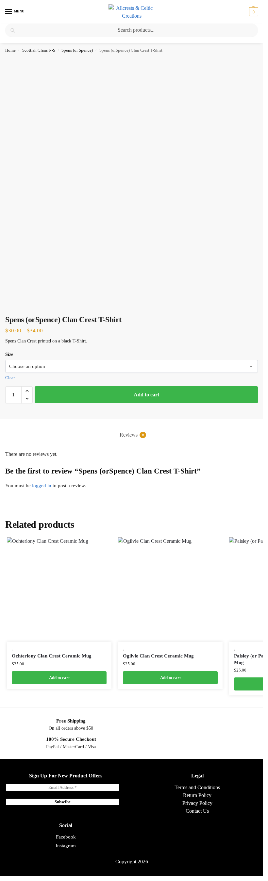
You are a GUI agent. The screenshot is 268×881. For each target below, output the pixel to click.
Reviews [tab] (132, 435)
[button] (252, 11)
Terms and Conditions (197, 787)
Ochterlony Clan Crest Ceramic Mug (52, 655)
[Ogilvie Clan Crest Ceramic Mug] (170, 589)
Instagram (66, 845)
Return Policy (197, 795)
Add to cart (146, 394)
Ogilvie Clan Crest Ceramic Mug (158, 655)
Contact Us (197, 811)
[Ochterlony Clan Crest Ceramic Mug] (59, 589)
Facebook (66, 836)
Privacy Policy (197, 803)
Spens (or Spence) (77, 50)
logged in (41, 485)
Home (10, 50)
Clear (10, 377)
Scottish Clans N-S (38, 50)
